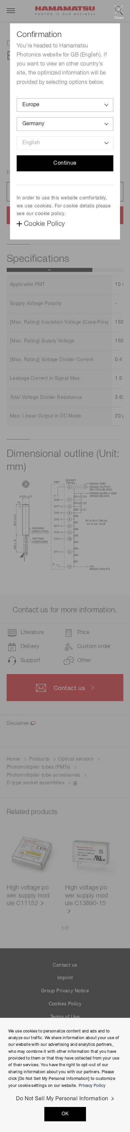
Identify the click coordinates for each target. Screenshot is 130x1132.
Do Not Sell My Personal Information (62, 1099)
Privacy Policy (92, 1086)
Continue (65, 163)
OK (65, 1114)
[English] (65, 143)
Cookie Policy (44, 223)
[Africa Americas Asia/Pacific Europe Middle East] (65, 105)
